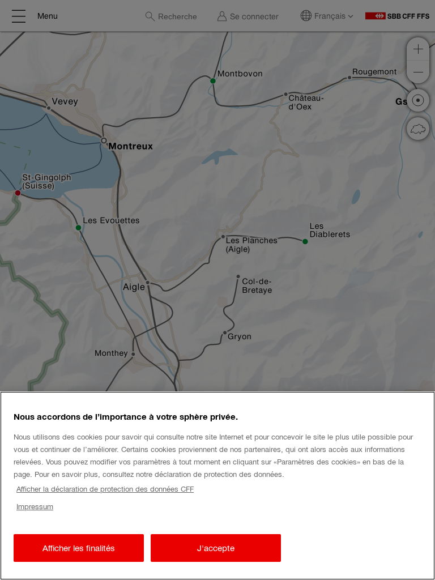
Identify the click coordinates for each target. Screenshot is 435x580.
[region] (217, 485)
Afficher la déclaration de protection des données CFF (105, 489)
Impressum (34, 506)
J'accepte (215, 548)
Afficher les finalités (78, 548)
